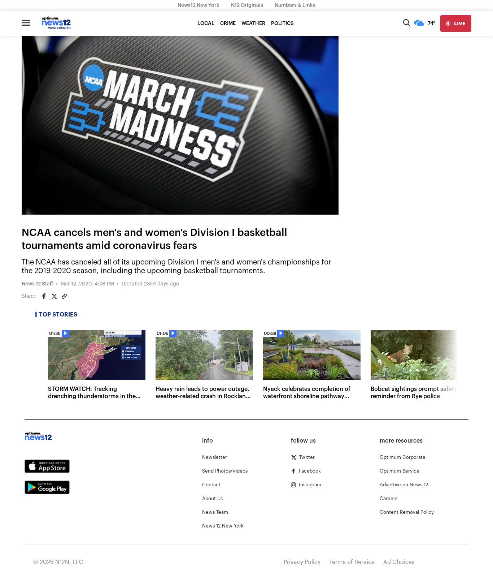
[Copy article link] (64, 296)
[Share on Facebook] (44, 296)
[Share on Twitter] (54, 296)
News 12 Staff (37, 284)
